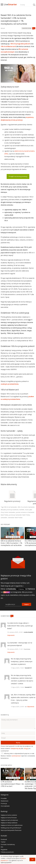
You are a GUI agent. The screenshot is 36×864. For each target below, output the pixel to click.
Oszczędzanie (5, 806)
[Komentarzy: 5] (33, 28)
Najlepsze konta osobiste (9, 815)
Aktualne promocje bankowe (10, 510)
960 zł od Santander (10, 507)
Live (10, 4)
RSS (2, 847)
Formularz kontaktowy (8, 844)
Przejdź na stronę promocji (18, 176)
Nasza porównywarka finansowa (11, 830)
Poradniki (4, 798)
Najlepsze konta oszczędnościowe (12, 825)
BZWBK (21, 510)
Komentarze (5, 616)
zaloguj (26, 748)
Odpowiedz (11, 635)
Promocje (4, 803)
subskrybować (16, 756)
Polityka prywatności (7, 852)
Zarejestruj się (15, 748)
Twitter (3, 842)
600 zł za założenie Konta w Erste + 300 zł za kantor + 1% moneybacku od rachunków (11, 543)
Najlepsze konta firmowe (9, 818)
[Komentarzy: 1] (21, 537)
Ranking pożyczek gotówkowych (11, 828)
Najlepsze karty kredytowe (9, 820)
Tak (32, 859)
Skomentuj (5, 715)
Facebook (4, 839)
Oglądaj (6, 592)
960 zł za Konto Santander (26, 507)
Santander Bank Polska (15, 517)
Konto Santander (9, 512)
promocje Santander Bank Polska (19, 515)
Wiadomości (4, 801)
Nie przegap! (5, 524)
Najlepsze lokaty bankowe (9, 823)
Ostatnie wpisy (6, 765)
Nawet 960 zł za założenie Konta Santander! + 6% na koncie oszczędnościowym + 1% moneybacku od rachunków (16, 19)
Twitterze (31, 589)
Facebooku (12, 589)
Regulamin (4, 849)
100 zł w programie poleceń (20, 44)
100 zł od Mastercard (8, 46)
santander (4, 517)
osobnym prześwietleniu (10, 384)
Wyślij (18, 743)
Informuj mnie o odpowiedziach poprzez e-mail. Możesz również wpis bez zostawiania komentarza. (18, 755)
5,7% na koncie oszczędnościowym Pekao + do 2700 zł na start (12, 784)
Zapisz (26, 604)
